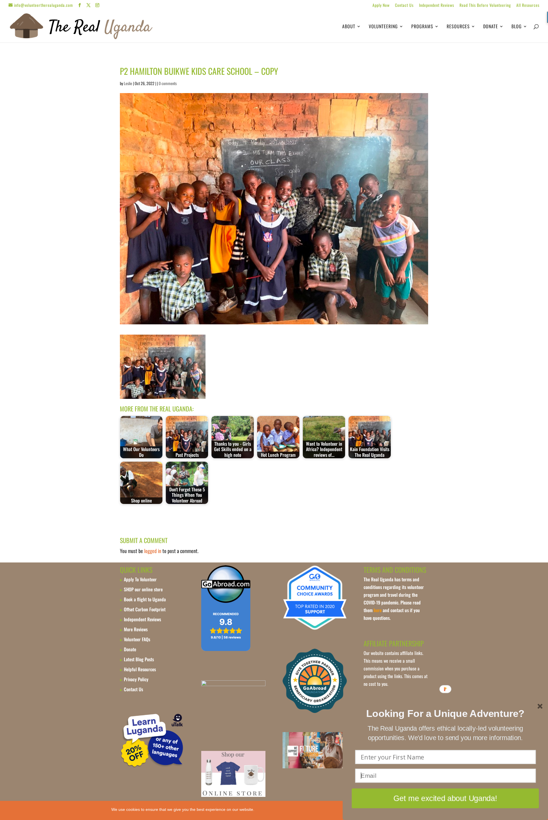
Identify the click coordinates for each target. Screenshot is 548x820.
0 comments (168, 83)
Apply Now (381, 5)
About (348, 27)
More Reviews (136, 629)
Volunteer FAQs (137, 639)
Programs (422, 27)
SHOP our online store (143, 589)
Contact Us (404, 5)
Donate (490, 27)
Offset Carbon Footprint (145, 609)
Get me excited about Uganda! (445, 798)
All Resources (527, 5)
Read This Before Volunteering (485, 5)
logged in (152, 550)
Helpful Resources (140, 669)
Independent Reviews (436, 5)
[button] (445, 714)
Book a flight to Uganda (145, 599)
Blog (516, 27)
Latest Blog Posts (139, 659)
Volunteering (383, 27)
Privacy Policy (136, 679)
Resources (458, 27)
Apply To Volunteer (140, 579)
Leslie (128, 83)
